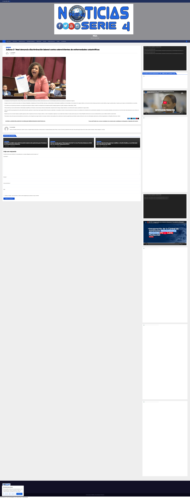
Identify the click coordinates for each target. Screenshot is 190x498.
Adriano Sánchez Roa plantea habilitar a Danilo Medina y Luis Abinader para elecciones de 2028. (116, 143)
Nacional (9, 41)
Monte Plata (22, 41)
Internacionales (31, 41)
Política (15, 41)
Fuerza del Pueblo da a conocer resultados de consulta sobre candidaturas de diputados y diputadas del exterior (113, 121)
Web (4, 189)
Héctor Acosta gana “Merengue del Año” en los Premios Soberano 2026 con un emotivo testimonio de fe (71, 143)
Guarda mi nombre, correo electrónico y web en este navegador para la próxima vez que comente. (22, 195)
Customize (6, 493)
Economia (64, 41)
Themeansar (102, 494)
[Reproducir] (144, 113)
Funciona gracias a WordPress (90, 494)
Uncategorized (8, 47)
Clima (58, 41)
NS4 (95, 35)
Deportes (39, 41)
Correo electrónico (6, 183)
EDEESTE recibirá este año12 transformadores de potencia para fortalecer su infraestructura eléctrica (25, 143)
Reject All (13, 493)
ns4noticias (13, 52)
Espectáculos (51, 41)
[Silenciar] (183, 113)
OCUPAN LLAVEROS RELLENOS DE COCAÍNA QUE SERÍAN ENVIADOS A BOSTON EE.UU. (25, 121)
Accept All (19, 493)
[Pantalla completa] (185, 113)
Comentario (5, 156)
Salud (44, 41)
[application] (165, 58)
